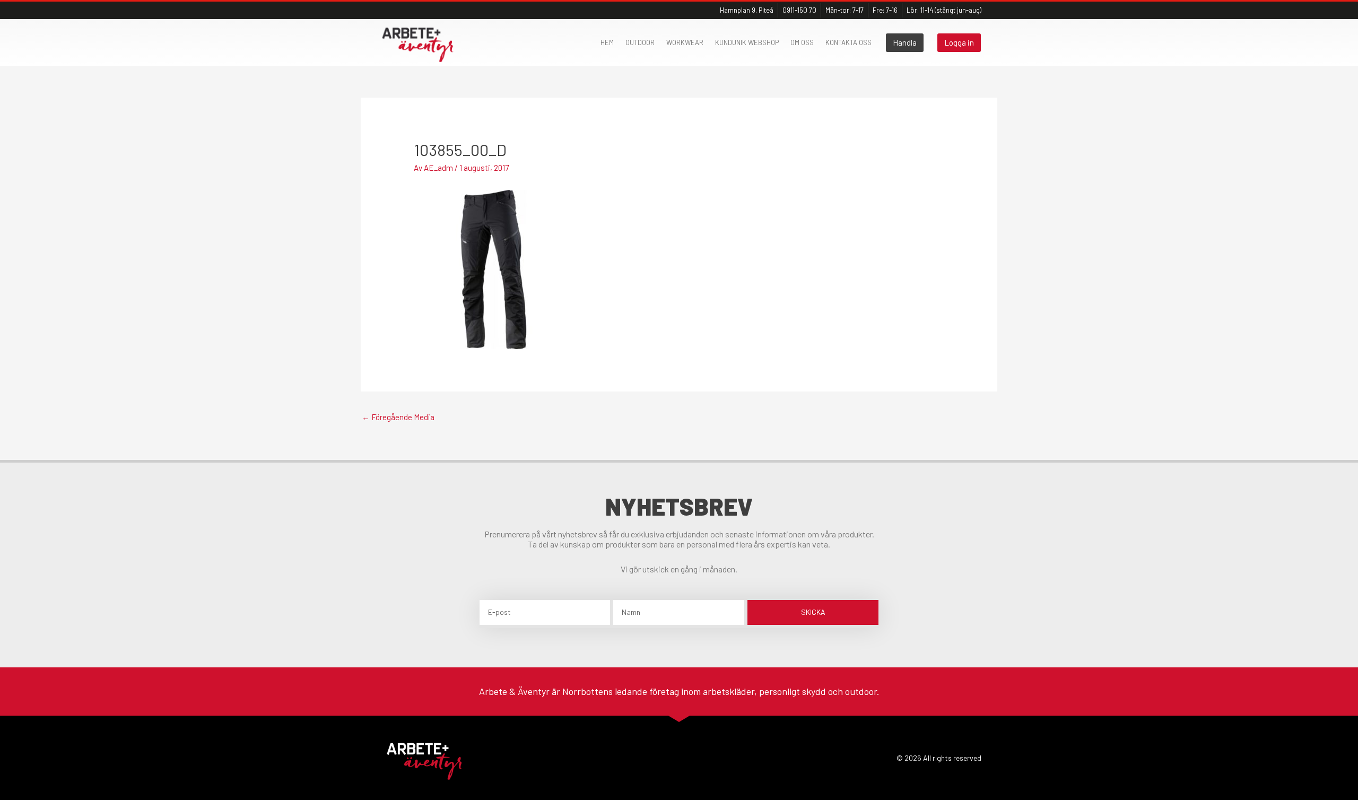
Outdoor (640, 42)
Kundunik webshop (747, 42)
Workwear (684, 42)
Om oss (802, 42)
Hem (607, 42)
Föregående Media (398, 417)
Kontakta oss (848, 42)
